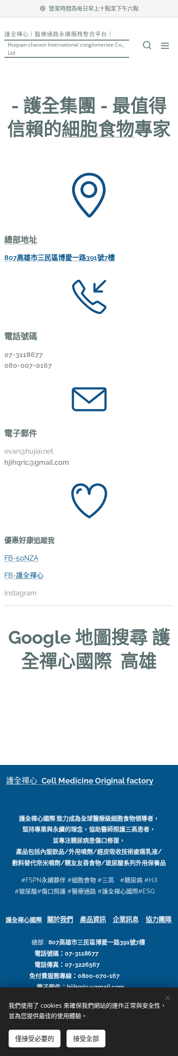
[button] (147, 45)
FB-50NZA (21, 558)
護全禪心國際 (24, 919)
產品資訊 (93, 920)
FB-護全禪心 (24, 575)
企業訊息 (126, 920)
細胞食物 (98, 129)
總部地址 (20, 239)
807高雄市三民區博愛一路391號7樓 (59, 258)
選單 (165, 45)
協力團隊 (159, 920)
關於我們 (60, 920)
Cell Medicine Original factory (97, 780)
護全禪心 (23, 780)
